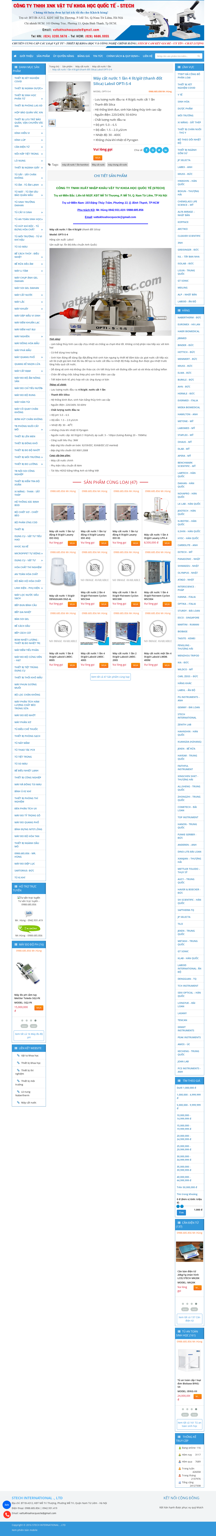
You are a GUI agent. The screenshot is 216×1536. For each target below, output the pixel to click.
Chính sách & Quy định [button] (122, 56)
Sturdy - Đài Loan (189, 610)
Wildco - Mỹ (185, 669)
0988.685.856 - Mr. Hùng (25, 855)
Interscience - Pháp (187, 588)
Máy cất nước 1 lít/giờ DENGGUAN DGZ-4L (61, 597)
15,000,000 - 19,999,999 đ (184, 1127)
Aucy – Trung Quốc (186, 881)
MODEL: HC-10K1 (187, 1285)
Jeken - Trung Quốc (186, 932)
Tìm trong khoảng (187, 1194)
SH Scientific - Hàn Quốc (189, 901)
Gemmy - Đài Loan (189, 707)
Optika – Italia (187, 603)
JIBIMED (182, 338)
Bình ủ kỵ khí (23, 791)
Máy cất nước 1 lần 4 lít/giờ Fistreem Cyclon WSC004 (157, 596)
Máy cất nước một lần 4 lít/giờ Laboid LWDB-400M (157, 657)
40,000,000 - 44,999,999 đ (184, 1178)
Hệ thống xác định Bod (27, 503)
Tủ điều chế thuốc (26, 729)
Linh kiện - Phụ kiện (27, 588)
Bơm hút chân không (29, 419)
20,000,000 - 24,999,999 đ (184, 1137)
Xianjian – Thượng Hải (189, 860)
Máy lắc (20, 301)
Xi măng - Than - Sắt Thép (27, 493)
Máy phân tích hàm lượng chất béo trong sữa (27, 705)
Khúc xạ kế (21, 546)
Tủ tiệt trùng (23, 756)
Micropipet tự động (27, 553)
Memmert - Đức (187, 359)
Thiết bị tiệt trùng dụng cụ (26, 669)
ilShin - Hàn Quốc (189, 531)
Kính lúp (20, 139)
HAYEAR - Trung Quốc (187, 757)
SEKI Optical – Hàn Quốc (189, 994)
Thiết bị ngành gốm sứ (187, 151)
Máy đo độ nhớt (25, 715)
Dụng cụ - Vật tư (25, 560)
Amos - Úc (184, 1044)
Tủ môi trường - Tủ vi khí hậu (28, 238)
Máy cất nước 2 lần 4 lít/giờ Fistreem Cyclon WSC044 (94, 596)
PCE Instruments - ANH (189, 1070)
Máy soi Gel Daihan (27, 288)
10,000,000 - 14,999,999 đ (184, 1117)
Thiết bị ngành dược (28, 88)
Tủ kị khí (20, 877)
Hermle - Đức (186, 393)
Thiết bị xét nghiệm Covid (27, 79)
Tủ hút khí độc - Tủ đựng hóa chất (27, 227)
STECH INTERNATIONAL (187, 716)
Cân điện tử (22, 146)
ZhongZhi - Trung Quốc (189, 798)
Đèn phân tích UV (26, 808)
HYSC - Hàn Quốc (188, 538)
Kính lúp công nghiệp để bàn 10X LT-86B (188, 1383)
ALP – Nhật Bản (187, 294)
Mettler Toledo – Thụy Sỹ (189, 870)
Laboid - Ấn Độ (187, 301)
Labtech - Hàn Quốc (187, 474)
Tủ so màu (21, 246)
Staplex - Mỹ (185, 435)
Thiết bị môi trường (27, 457)
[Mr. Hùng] (28, 912)
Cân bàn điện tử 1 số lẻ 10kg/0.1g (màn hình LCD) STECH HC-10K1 (190, 1276)
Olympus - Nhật (188, 572)
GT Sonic (183, 280)
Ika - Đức (183, 662)
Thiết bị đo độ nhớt (27, 450)
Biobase (182, 631)
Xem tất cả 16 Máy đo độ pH (29, 1035)
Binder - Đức (186, 345)
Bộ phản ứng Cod (26, 522)
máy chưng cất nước (117, 164)
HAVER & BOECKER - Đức (189, 891)
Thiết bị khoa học (31, 1063)
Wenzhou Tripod (188, 655)
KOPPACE (183, 222)
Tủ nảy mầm (22, 742)
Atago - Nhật (186, 579)
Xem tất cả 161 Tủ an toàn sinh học (189, 1424)
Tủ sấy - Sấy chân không (25, 176)
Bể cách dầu (22, 625)
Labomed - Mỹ (186, 428)
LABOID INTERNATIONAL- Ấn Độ (189, 968)
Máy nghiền (22, 336)
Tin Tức (98, 56)
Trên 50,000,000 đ (187, 1187)
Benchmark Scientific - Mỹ (187, 464)
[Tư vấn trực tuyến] (29, 897)
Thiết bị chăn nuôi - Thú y (189, 131)
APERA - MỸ (184, 455)
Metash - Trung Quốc (188, 942)
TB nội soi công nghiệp (25, 472)
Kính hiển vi (22, 133)
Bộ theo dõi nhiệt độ (189, 141)
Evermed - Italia (188, 400)
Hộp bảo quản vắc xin (29, 112)
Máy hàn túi (22, 402)
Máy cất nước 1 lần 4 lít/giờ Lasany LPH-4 (156, 536)
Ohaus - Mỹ (185, 441)
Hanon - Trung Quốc (187, 826)
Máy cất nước (98, 164)
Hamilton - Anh (188, 414)
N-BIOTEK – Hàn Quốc (187, 522)
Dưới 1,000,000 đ (186, 1087)
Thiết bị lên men (25, 436)
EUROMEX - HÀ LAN (189, 324)
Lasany (182, 1013)
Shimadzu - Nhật (188, 565)
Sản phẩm (43, 56)
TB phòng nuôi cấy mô (27, 427)
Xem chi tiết (69, 525)
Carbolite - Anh (188, 545)
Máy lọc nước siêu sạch (27, 596)
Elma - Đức (185, 372)
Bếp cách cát (23, 632)
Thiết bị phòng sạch (27, 736)
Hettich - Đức (186, 352)
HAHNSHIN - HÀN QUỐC (188, 733)
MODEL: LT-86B (186, 1391)
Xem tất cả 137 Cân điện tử (189, 1319)
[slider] (178, 1206)
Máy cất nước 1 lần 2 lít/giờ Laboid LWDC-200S (125, 657)
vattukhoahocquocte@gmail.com (37, 1513)
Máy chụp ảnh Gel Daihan (26, 279)
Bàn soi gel (22, 619)
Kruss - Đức (185, 174)
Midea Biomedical (189, 407)
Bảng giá (83, 56)
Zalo (6, 1505)
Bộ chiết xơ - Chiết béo (26, 513)
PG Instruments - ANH (189, 698)
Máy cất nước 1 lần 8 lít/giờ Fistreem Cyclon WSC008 (125, 596)
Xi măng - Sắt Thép (189, 122)
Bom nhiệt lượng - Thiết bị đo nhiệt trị (27, 641)
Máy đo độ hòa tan (27, 836)
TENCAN (182, 1020)
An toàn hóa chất (26, 574)
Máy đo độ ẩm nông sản (27, 379)
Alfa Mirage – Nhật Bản (186, 213)
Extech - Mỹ (185, 552)
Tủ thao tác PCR (25, 749)
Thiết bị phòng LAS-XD (28, 105)
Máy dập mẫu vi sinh (27, 315)
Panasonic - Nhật (189, 559)
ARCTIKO (183, 229)
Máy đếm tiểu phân (27, 650)
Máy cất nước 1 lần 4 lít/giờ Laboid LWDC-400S (93, 657)
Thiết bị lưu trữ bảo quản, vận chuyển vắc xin (29, 123)
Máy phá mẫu (23, 350)
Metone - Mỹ (185, 421)
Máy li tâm (21, 270)
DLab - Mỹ (184, 448)
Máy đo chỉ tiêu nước (28, 388)
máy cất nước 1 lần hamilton (75, 164)
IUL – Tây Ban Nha (188, 256)
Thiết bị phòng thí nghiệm (26, 800)
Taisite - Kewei (186, 638)
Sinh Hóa (183, 101)
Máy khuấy (21, 308)
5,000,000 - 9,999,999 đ (189, 1106)
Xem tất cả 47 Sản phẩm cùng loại (110, 676)
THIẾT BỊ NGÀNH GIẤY (27, 167)
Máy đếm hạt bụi (25, 329)
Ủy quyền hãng (63, 56)
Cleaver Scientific (189, 235)
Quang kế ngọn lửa (27, 364)
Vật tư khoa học (30, 1055)
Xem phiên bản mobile (24, 1530)
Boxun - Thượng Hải (188, 193)
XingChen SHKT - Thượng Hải (188, 777)
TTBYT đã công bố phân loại (189, 76)
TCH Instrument (188, 985)
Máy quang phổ (25, 357)
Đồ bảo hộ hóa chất (28, 581)
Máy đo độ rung (25, 395)
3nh (180, 242)
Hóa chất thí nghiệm (28, 567)
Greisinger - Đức (188, 249)
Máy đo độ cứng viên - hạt (28, 658)
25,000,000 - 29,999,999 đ (184, 1147)
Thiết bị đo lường (26, 464)
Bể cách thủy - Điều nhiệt (27, 255)
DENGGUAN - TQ (187, 978)
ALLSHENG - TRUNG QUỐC (189, 788)
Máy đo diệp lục (25, 863)
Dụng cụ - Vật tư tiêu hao (28, 538)
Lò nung (20, 160)
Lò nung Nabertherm (22, 1093)
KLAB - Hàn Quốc (188, 958)
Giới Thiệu (26, 56)
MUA (97, 157)
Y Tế (180, 94)
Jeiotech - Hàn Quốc (187, 512)
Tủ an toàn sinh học (28, 219)
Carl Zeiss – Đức (188, 676)
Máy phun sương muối (26, 686)
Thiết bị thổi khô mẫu (28, 677)
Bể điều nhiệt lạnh (26, 770)
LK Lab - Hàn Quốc (189, 503)
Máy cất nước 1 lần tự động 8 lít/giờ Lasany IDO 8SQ (62, 535)
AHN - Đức (184, 386)
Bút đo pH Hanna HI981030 (24, 996)
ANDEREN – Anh (187, 844)
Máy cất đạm (23, 370)
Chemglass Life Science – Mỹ (187, 203)
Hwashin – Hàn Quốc (187, 182)
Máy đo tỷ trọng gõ (27, 815)
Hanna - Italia (187, 596)
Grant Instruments (186, 1028)
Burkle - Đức (186, 379)
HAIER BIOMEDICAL (189, 331)
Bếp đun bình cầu (26, 605)
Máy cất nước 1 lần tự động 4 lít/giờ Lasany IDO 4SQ (93, 535)
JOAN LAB (183, 1061)
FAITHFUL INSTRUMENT (185, 767)
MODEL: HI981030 (24, 1002)
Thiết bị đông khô (26, 443)
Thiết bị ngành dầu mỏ (27, 844)
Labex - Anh (185, 167)
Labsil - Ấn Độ (186, 690)
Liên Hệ (147, 56)
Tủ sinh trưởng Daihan (25, 203)
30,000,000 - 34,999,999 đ (184, 1158)
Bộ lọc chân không (27, 694)
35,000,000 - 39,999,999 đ (184, 1168)
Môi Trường (185, 115)
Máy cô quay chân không (26, 410)
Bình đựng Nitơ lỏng (28, 829)
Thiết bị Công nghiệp (28, 777)
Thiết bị (19, 529)
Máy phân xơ (23, 722)
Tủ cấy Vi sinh (23, 212)
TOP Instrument (188, 817)
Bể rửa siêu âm (24, 263)
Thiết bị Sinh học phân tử (25, 97)
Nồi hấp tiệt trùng (27, 153)
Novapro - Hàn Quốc (187, 495)
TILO (180, 923)
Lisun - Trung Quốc (186, 272)
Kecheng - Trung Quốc (188, 1053)
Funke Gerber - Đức (187, 836)
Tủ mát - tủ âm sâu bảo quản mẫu (26, 193)
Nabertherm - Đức (189, 317)
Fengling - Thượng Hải (185, 647)
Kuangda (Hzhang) (189, 741)
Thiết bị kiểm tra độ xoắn (27, 483)
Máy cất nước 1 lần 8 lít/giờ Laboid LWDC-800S (61, 657)
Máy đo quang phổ (27, 822)
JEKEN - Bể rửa (186, 748)
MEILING (182, 287)
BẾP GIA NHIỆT (23, 612)
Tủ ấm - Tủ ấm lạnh (27, 184)
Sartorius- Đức (24, 870)
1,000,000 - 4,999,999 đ (189, 1096)
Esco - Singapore (188, 617)
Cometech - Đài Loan (187, 808)
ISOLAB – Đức (186, 263)
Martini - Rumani (188, 624)
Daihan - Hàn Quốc (186, 485)
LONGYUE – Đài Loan (186, 1004)
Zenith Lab (184, 724)
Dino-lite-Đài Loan (189, 851)
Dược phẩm (185, 108)
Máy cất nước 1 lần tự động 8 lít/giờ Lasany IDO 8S (125, 535)
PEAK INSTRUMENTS (189, 1037)
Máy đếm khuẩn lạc (27, 322)
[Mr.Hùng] (29, 928)
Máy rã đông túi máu (28, 784)
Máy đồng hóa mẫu (27, 343)
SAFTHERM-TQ (186, 910)
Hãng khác (185, 683)
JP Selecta (184, 160)
